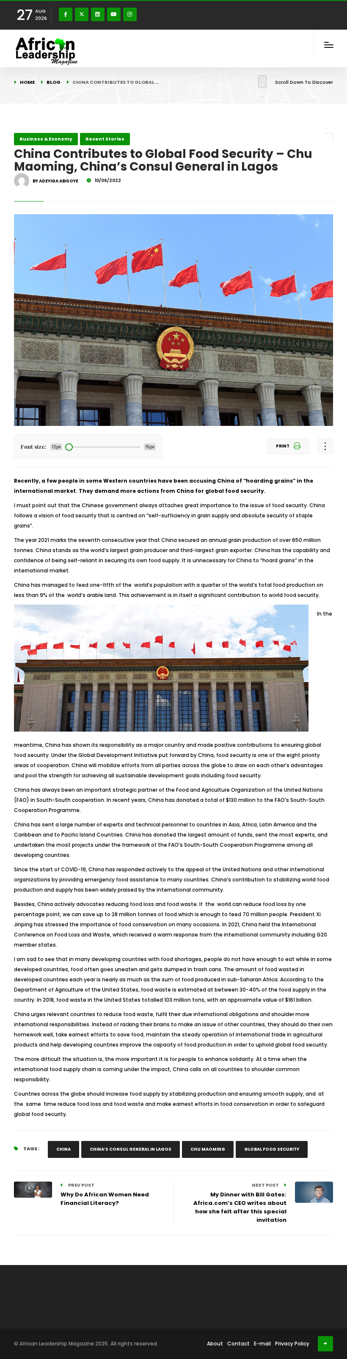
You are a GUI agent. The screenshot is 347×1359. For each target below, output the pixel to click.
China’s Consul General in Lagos (130, 1149)
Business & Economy (45, 138)
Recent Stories (104, 138)
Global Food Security (271, 1149)
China (63, 1149)
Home (27, 82)
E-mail (262, 1343)
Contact (238, 1343)
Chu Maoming (207, 1149)
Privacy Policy (292, 1343)
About (215, 1343)
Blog (54, 82)
